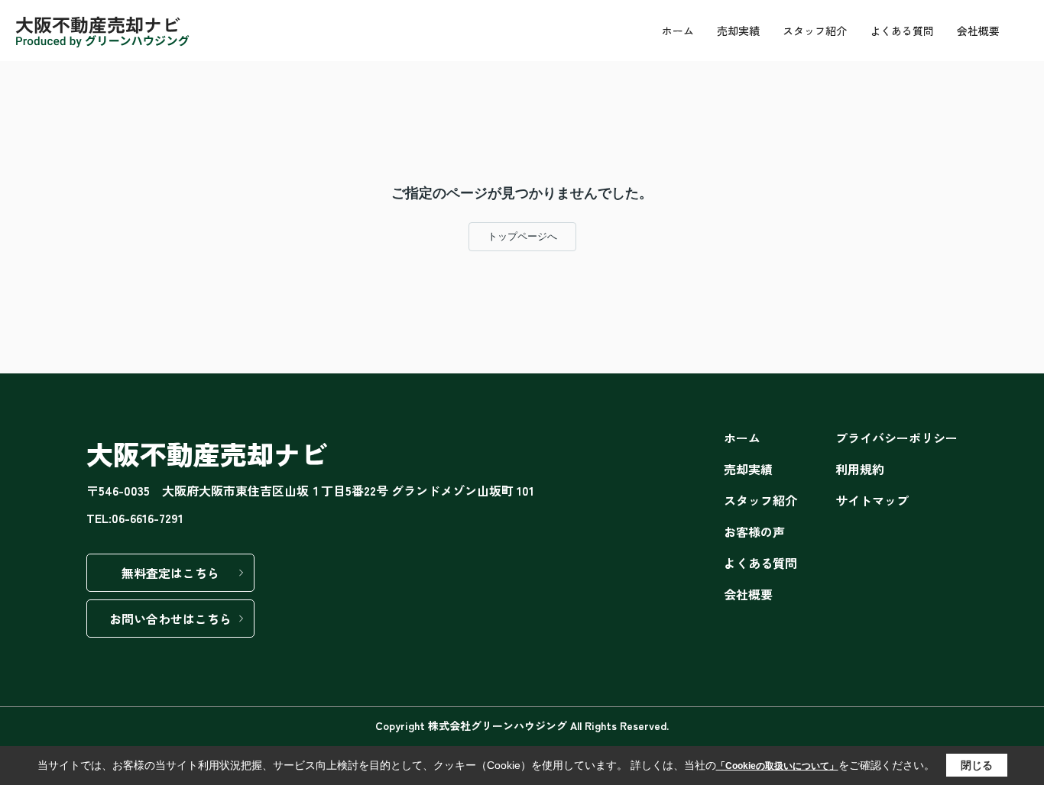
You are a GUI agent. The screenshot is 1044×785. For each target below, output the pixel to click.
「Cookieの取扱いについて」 (777, 766)
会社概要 (978, 30)
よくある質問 (902, 30)
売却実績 (738, 30)
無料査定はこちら (170, 573)
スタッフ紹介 (815, 30)
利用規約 (859, 469)
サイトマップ (872, 500)
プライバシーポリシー (896, 437)
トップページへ (522, 236)
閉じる (977, 765)
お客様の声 (754, 531)
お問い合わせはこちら (170, 618)
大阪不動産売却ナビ (206, 453)
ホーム (678, 30)
